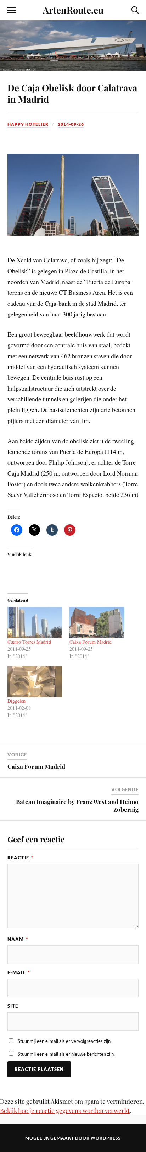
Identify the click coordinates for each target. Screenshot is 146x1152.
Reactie (20, 858)
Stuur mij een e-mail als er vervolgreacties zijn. (65, 1041)
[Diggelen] (34, 682)
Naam (17, 939)
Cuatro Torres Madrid (29, 641)
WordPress (105, 1138)
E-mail (18, 972)
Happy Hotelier (28, 124)
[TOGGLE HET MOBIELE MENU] (11, 10)
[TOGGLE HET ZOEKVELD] (134, 10)
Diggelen (16, 700)
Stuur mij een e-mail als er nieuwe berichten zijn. (66, 1054)
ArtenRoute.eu (73, 10)
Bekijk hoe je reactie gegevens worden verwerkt (65, 1110)
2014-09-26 (71, 124)
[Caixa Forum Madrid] (96, 622)
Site (12, 1006)
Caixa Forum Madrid (90, 641)
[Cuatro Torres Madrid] (34, 622)
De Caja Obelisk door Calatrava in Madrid (72, 93)
